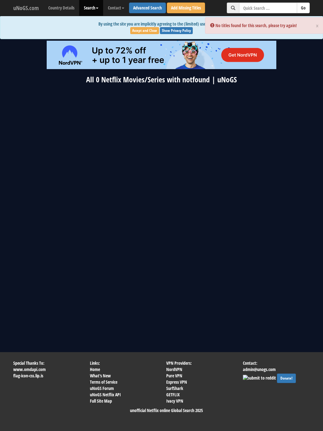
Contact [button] (114, 8)
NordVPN (174, 369)
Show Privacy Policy (176, 30)
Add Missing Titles (186, 8)
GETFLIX (173, 395)
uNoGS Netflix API (105, 395)
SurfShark (174, 388)
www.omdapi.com (29, 369)
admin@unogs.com (259, 369)
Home (95, 369)
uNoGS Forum (102, 388)
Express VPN (176, 382)
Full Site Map (101, 401)
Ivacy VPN (174, 401)
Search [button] (89, 8)
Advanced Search (147, 8)
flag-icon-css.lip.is (28, 376)
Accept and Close (144, 30)
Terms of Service (103, 382)
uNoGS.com (26, 8)
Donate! (286, 378)
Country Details (61, 8)
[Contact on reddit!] (260, 377)
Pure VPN (174, 376)
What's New (100, 376)
